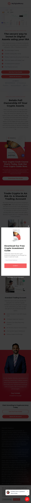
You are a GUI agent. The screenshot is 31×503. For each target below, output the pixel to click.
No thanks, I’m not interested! (15, 277)
